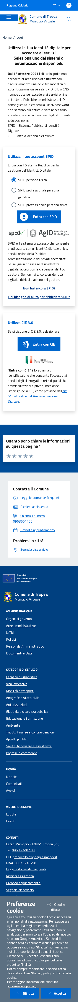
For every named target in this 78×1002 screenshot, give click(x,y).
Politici (11, 639)
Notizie (11, 776)
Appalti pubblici (17, 739)
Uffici (10, 632)
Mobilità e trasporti (20, 690)
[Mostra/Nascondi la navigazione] (8, 17)
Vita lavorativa (16, 683)
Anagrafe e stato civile (22, 697)
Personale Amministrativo (25, 646)
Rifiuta (31, 993)
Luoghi (11, 814)
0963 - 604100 (23, 850)
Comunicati (14, 783)
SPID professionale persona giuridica (38, 191)
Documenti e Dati (19, 653)
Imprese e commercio (21, 752)
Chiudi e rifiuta (61, 907)
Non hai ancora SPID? (39, 288)
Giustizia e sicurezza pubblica (27, 711)
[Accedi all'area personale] (69, 5)
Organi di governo (19, 618)
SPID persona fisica (32, 179)
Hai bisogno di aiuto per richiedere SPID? (39, 296)
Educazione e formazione (24, 718)
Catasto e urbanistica (21, 677)
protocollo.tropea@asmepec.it (35, 857)
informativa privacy (22, 986)
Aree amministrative (21, 625)
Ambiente (13, 725)
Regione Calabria (17, 5)
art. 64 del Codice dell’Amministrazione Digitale (37, 396)
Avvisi (10, 790)
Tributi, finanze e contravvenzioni (30, 732)
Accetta (62, 993)
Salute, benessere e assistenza (29, 746)
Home (7, 37)
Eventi (10, 821)
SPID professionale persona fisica (43, 204)
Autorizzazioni (16, 704)
